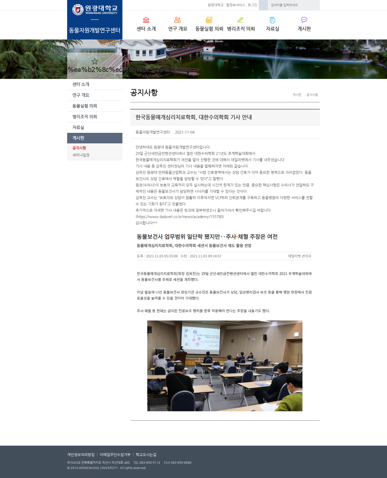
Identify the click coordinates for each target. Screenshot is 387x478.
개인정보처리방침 (81, 454)
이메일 (302, 132)
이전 (212, 433)
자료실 (272, 28)
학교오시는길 (146, 454)
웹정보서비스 (235, 5)
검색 (315, 5)
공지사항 (79, 148)
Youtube (314, 464)
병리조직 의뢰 (241, 28)
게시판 (304, 28)
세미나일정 (81, 155)
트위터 (284, 132)
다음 (238, 433)
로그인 (252, 5)
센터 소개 (146, 28)
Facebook (263, 5)
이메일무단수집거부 (115, 454)
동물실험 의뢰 (209, 28)
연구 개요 (177, 28)
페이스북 (275, 132)
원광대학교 (216, 5)
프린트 (311, 132)
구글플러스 (293, 132)
